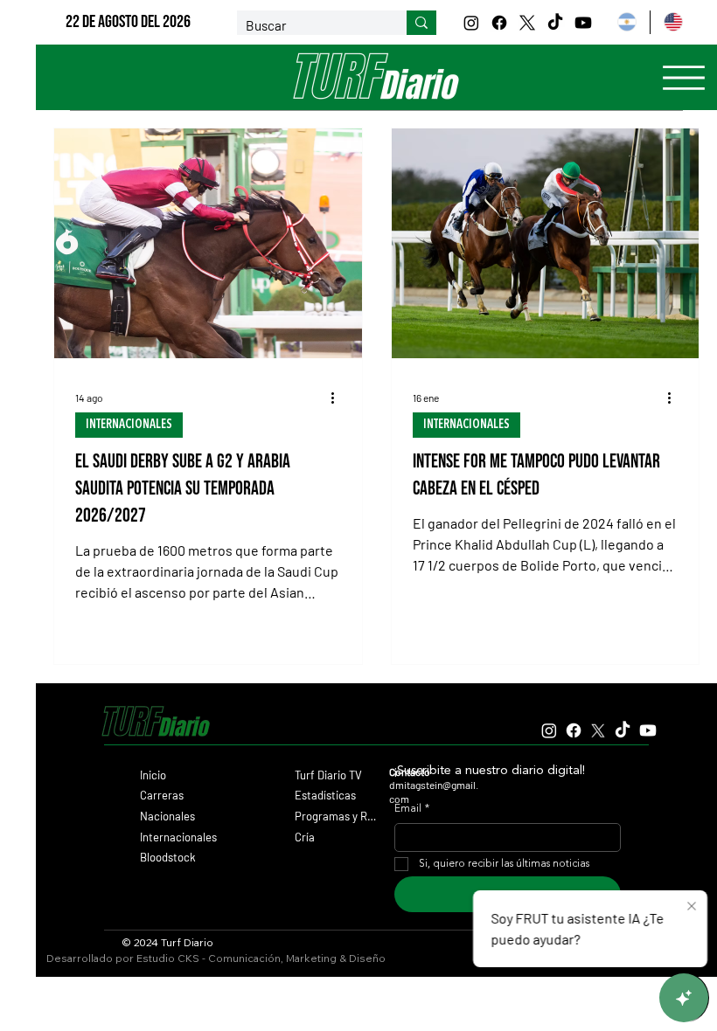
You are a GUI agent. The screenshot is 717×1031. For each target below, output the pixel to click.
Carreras (162, 795)
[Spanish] (627, 22)
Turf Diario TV (328, 775)
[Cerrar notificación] (692, 907)
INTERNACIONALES (129, 425)
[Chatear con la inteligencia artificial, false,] (683, 997)
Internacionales (178, 837)
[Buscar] (421, 22)
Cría (305, 837)
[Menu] (684, 78)
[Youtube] (583, 22)
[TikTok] (555, 22)
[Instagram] (471, 22)
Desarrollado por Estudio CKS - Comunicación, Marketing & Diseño (216, 958)
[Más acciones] (338, 397)
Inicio (153, 775)
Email (411, 809)
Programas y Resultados (336, 816)
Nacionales (167, 816)
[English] (672, 22)
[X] (527, 22)
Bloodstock (168, 857)
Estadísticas (325, 795)
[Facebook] (499, 22)
